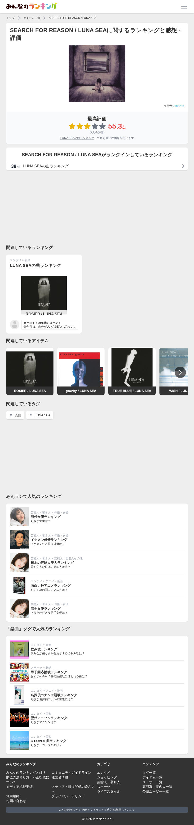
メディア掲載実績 (19, 787)
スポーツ (36, 667)
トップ (10, 18)
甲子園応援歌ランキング (49, 672)
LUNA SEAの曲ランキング (77, 138)
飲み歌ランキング (44, 649)
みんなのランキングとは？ (26, 772)
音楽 (28, 260)
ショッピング (107, 777)
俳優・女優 (61, 512)
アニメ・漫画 (54, 581)
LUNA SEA (42, 415)
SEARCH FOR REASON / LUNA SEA (72, 18)
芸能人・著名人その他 (68, 558)
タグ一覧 (149, 772)
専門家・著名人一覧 (157, 787)
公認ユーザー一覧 (155, 791)
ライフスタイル (108, 791)
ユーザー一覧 (152, 782)
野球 (48, 667)
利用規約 (12, 796)
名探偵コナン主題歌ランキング (54, 695)
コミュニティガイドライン (71, 772)
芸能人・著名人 (41, 512)
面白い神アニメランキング (51, 585)
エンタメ (15, 260)
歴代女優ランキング (46, 517)
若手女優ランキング (46, 608)
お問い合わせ (16, 801)
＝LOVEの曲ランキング (48, 741)
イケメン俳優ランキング (49, 540)
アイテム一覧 (31, 18)
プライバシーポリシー (68, 796)
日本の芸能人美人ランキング (52, 562)
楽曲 (17, 415)
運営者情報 (60, 777)
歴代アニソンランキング (49, 718)
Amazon (178, 106)
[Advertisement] (97, 207)
